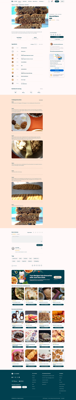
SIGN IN (62, 1)
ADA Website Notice (62, 390)
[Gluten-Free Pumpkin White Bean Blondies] (45, 320)
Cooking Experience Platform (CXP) (48, 375)
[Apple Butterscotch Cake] (45, 296)
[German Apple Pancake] (18, 296)
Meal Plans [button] (24, 1)
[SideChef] (15, 374)
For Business (41, 1)
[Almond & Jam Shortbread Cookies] (31, 339)
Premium (33, 388)
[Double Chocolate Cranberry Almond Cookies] (18, 339)
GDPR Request (45, 398)
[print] (51, 34)
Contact (60, 382)
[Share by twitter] (58, 34)
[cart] (52, 1)
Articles (33, 377)
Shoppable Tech (45, 382)
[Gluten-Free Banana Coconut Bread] (45, 339)
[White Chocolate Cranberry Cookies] (58, 358)
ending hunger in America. (57, 75)
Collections (34, 380)
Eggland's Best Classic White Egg (26, 73)
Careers (60, 377)
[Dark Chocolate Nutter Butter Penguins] (18, 320)
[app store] (21, 381)
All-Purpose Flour (24, 47)
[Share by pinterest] (54, 34)
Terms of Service (62, 384)
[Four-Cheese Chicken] (31, 296)
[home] (14, 1)
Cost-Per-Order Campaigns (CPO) (48, 377)
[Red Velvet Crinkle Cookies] (45, 358)
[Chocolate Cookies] (18, 358)
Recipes (33, 375)
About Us (60, 375)
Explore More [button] (35, 1)
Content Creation (45, 380)
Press (60, 380)
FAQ (60, 393)
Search (33, 386)
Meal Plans (34, 382)
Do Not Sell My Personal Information (54, 398)
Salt (21, 65)
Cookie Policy (61, 388)
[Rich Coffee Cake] (58, 339)
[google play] (15, 381)
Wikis (33, 384)
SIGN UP (57, 1)
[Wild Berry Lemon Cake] (58, 296)
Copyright (62, 398)
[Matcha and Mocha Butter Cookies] (31, 358)
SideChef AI (44, 384)
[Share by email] (60, 34)
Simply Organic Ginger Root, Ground (27, 55)
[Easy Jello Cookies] (31, 320)
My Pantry (30, 1)
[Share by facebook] (56, 34)
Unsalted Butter (24, 69)
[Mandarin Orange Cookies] (58, 320)
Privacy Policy (61, 386)
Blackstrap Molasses (24, 76)
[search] (49, 1)
